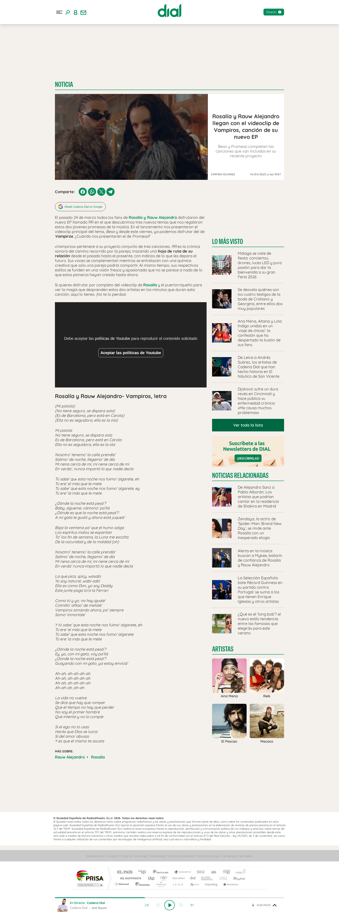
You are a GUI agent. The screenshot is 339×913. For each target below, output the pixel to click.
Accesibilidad (158, 856)
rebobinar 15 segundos (158, 905)
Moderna (141, 884)
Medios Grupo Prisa (90, 885)
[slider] (169, 897)
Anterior (146, 905)
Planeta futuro (222, 878)
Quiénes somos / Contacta (102, 856)
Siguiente (192, 905)
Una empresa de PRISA (90, 875)
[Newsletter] (83, 12)
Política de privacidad (181, 856)
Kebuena (236, 878)
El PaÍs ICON (178, 884)
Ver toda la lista (248, 425)
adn (225, 872)
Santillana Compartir (182, 872)
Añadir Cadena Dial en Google (83, 206)
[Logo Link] (169, 10)
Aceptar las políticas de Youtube (130, 353)
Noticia (64, 84)
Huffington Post (129, 878)
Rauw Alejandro (70, 757)
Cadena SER (199, 872)
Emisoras (126, 856)
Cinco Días (178, 878)
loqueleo (211, 884)
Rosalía (150, 284)
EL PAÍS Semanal (207, 878)
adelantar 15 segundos (181, 905)
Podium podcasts (161, 884)
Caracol (239, 872)
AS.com (212, 872)
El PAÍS (124, 872)
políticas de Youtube (112, 338)
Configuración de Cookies (237, 856)
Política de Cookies (208, 856)
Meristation (230, 884)
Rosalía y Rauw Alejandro (153, 217)
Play (169, 905)
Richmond (122, 884)
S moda (194, 884)
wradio (163, 878)
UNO (152, 878)
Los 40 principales (143, 872)
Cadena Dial (193, 878)
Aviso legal (141, 856)
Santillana (162, 872)
